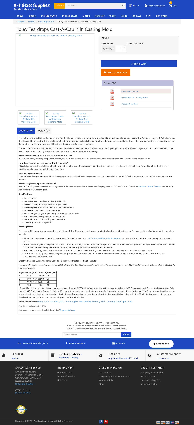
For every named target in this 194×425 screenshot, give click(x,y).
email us (120, 343)
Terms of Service (66, 376)
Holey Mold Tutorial (129, 91)
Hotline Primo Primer (150, 186)
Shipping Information (152, 372)
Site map (62, 380)
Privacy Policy (64, 372)
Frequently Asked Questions (114, 376)
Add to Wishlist (117, 72)
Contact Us (163, 358)
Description (26, 130)
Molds (31, 21)
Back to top (162, 343)
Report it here (67, 310)
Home (21, 21)
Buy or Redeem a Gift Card (123, 358)
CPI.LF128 (134, 44)
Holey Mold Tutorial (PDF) (51, 301)
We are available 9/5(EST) (33, 343)
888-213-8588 (76, 343)
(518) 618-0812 (23, 392)
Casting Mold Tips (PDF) (120, 301)
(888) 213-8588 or (24, 383)
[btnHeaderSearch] (123, 6)
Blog (101, 384)
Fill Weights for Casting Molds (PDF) (85, 301)
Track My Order (149, 384)
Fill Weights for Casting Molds (134, 97)
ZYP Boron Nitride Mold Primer (105, 238)
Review (43, 130)
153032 (108, 44)
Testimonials (106, 380)
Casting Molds (46, 21)
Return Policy (148, 376)
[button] (155, 5)
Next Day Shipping (150, 380)
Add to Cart (138, 63)
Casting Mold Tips (129, 104)
